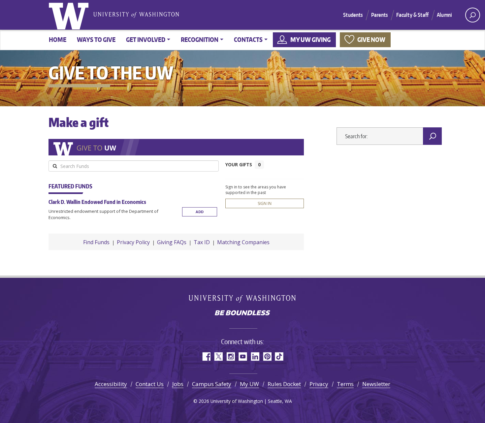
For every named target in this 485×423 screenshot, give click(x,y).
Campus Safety (211, 384)
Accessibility (111, 384)
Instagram (230, 356)
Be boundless (242, 313)
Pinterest (267, 356)
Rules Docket (284, 384)
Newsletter (376, 384)
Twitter (218, 356)
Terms (345, 384)
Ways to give (96, 39)
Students (353, 15)
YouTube (242, 356)
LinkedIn (254, 356)
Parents (379, 15)
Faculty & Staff (412, 15)
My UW (249, 384)
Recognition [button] (199, 39)
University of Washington (69, 15)
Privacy (318, 384)
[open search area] (472, 15)
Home (57, 39)
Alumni (444, 15)
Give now (371, 39)
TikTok (279, 356)
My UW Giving (310, 39)
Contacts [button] (248, 39)
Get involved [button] (145, 39)
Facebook (206, 356)
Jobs (177, 384)
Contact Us (150, 384)
